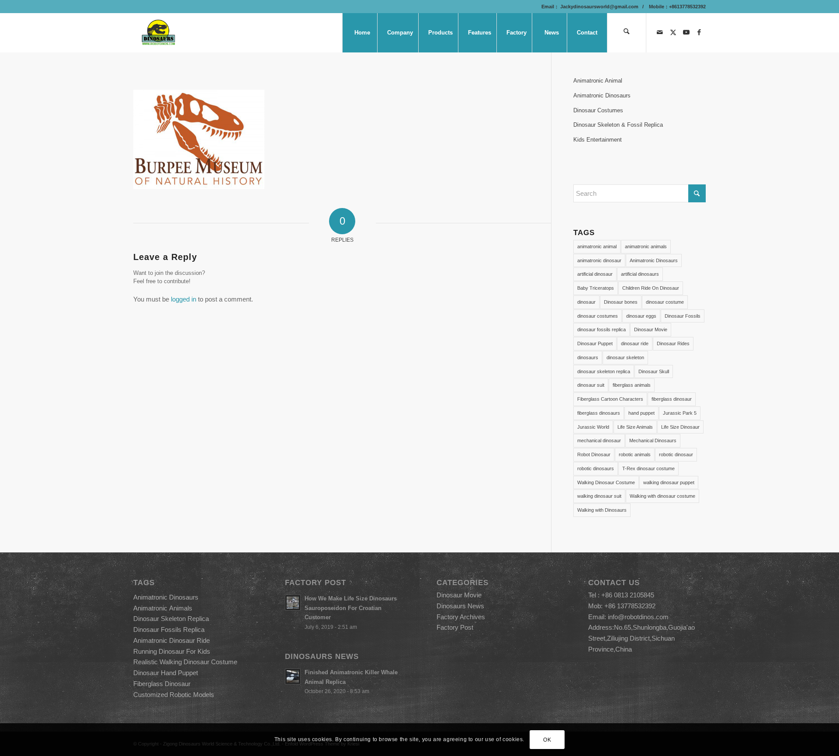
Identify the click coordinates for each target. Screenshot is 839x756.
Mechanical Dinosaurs (652, 440)
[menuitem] (361, 32)
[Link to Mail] (659, 32)
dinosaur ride (634, 343)
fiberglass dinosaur (672, 399)
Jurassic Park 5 (680, 413)
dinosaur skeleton (625, 357)
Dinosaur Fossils (682, 316)
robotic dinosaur (676, 454)
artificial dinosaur (595, 274)
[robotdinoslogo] (158, 32)
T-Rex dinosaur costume (648, 468)
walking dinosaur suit (599, 496)
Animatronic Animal (597, 80)
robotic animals (635, 454)
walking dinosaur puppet (668, 482)
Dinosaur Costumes (598, 110)
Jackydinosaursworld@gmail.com (598, 6)
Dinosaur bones (621, 302)
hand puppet (641, 413)
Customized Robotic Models (173, 694)
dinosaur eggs (641, 316)
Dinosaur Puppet (595, 343)
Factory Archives (461, 617)
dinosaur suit (590, 385)
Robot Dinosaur (593, 454)
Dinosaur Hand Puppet (165, 672)
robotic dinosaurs (595, 468)
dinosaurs (587, 357)
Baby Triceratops (595, 288)
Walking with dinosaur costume (662, 496)
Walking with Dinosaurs (602, 510)
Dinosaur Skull (653, 371)
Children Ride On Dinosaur (650, 288)
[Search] (626, 32)
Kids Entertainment (597, 139)
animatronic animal (597, 246)
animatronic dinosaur (599, 260)
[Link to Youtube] (686, 32)
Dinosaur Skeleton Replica (171, 618)
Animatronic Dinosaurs (602, 95)
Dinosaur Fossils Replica (169, 629)
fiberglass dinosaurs (598, 413)
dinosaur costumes (597, 316)
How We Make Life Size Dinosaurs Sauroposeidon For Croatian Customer (351, 608)
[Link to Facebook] (699, 32)
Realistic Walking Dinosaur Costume (185, 662)
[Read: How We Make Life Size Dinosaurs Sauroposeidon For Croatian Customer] (293, 602)
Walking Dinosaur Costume (606, 482)
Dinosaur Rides (673, 343)
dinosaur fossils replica (601, 329)
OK (547, 739)
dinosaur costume (665, 302)
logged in (183, 299)
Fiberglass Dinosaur (162, 683)
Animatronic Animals (162, 608)
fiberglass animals (632, 385)
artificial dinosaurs (640, 274)
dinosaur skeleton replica (603, 371)
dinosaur (586, 302)
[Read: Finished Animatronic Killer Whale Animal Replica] (293, 676)
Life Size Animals (635, 427)
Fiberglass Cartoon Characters (610, 399)
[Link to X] (673, 32)
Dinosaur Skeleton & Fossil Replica (618, 124)
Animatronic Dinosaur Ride (171, 640)
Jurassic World (593, 427)
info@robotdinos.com (638, 617)
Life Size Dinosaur (680, 427)
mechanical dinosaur (599, 440)
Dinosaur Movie (650, 329)
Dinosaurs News (460, 606)
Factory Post (455, 627)
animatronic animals (646, 246)
